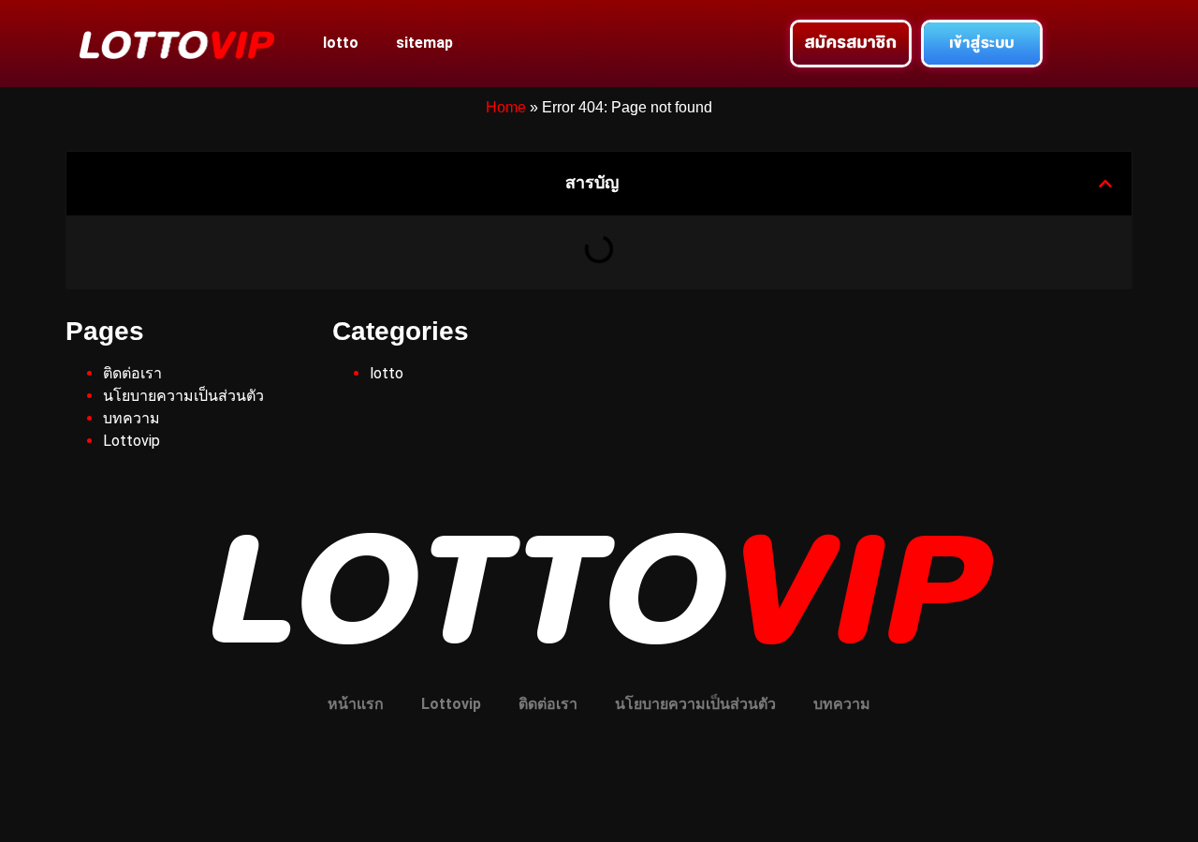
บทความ (131, 418)
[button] (1105, 183)
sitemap (424, 43)
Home (506, 107)
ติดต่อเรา (132, 373)
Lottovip (131, 441)
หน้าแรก (356, 704)
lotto (340, 43)
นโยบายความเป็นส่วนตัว (183, 396)
